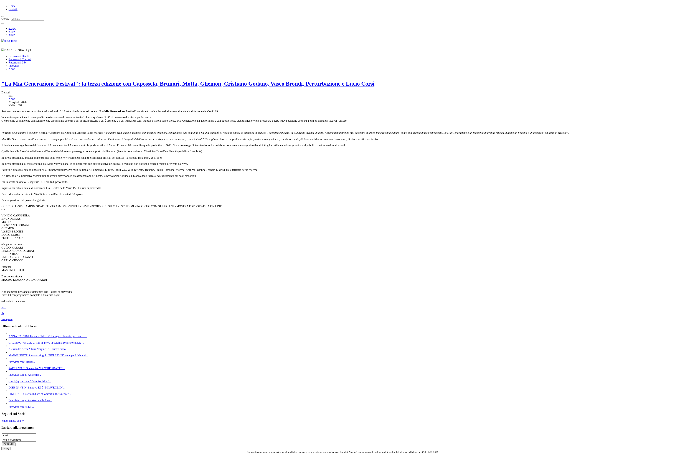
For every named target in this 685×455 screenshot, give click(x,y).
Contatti (13, 9)
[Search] (2, 16)
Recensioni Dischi (19, 56)
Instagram (6, 319)
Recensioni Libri (18, 62)
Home (12, 5)
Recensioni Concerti (20, 59)
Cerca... (5, 18)
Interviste (14, 65)
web (3, 307)
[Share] (2, 23)
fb (2, 313)
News (12, 68)
